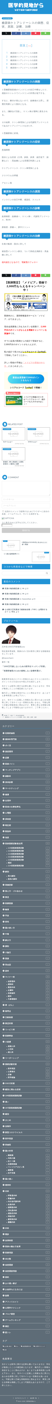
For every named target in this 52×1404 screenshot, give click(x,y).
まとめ (26, 1120)
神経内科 (28, 1216)
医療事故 (26, 1036)
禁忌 (26, 897)
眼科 (28, 996)
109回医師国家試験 (26, 1096)
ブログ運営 (26, 1314)
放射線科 (28, 993)
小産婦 (27, 1042)
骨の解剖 (28, 876)
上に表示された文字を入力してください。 (20, 523)
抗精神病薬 (28, 1164)
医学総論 (28, 1077)
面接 (26, 958)
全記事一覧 (33, 1398)
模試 (28, 863)
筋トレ (26, 1332)
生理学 (26, 801)
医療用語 (26, 1253)
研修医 (26, 1145)
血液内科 (28, 1204)
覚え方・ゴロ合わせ (26, 891)
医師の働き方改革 (26, 1246)
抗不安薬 (28, 1173)
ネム (17, 1346)
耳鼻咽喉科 (28, 999)
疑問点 (26, 1011)
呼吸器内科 (28, 1195)
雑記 (26, 1326)
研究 (26, 922)
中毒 (26, 934)
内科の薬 (28, 1158)
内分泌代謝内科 (7, 18)
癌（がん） (26, 1005)
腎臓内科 (28, 1198)
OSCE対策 (26, 1083)
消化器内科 (28, 1210)
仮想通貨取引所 (26, 1346)
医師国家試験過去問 (27, 843)
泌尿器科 (28, 981)
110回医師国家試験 (28, 860)
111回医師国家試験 (28, 857)
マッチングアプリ (26, 770)
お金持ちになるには (26, 1289)
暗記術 (26, 825)
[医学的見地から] (26, 12)
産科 (26, 971)
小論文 (26, 952)
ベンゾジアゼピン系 (28, 1167)
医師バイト (26, 764)
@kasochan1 (8, 658)
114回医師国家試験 (28, 866)
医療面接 (26, 903)
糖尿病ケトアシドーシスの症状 (23, 57)
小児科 (28, 1049)
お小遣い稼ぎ (26, 1283)
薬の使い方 (26, 928)
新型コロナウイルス (26, 1132)
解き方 (26, 940)
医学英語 (28, 1068)
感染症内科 (28, 1213)
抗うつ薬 (28, 1161)
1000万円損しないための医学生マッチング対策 (24, 666)
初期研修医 (26, 733)
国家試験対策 (27, 1064)
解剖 (26, 872)
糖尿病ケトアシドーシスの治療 (23, 68)
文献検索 (26, 1017)
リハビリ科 (26, 1029)
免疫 (26, 837)
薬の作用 (26, 1151)
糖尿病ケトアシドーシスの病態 (23, 53)
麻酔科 (26, 776)
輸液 (26, 909)
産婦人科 (28, 1046)
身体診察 (26, 782)
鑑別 (26, 1114)
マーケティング (26, 788)
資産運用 (26, 751)
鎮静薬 (28, 1170)
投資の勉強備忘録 (12, 588)
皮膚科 (28, 990)
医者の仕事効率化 (26, 807)
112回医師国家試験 (28, 854)
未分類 (26, 1259)
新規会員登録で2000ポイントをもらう (26, 378)
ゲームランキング (26, 1320)
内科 (27, 1191)
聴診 (26, 1234)
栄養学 (26, 1126)
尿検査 (26, 819)
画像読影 (26, 885)
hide (29, 46)
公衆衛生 (28, 1071)
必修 (28, 1074)
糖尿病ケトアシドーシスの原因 (23, 60)
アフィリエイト (26, 1302)
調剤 (26, 946)
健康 (26, 794)
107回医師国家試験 (26, 1108)
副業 (26, 1296)
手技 (26, 915)
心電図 (26, 813)
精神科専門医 (26, 739)
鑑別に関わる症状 (26, 1089)
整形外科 (28, 987)
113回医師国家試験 (28, 851)
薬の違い (26, 1179)
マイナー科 (27, 977)
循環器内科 (28, 1207)
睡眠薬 (28, 1155)
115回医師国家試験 (28, 848)
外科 (26, 1228)
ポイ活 (26, 745)
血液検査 (26, 1240)
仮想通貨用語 (26, 1271)
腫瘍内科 (28, 1222)
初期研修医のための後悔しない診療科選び (22, 671)
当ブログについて (20, 1398)
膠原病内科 (28, 1219)
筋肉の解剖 (28, 879)
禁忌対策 (26, 1023)
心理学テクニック (26, 1308)
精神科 (28, 984)
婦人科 (28, 1052)
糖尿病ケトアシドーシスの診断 (23, 64)
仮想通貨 (26, 1265)
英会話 (26, 965)
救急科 (26, 831)
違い (26, 1102)
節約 (26, 1277)
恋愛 (26, 758)
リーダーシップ (26, 1058)
